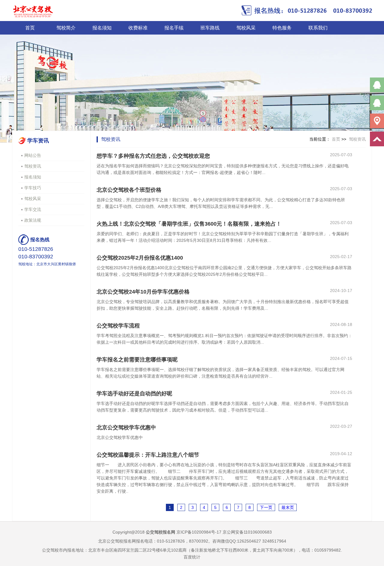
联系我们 (318, 27)
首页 (30, 27)
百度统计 (192, 557)
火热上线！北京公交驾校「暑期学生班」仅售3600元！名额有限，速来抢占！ (189, 224)
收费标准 (138, 27)
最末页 (287, 507)
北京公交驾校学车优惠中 (126, 427)
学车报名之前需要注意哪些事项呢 (137, 360)
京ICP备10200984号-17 (198, 532)
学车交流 (32, 209)
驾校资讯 (32, 166)
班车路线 (210, 27)
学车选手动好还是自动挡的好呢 (134, 394)
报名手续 (174, 27)
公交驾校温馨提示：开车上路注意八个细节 (148, 455)
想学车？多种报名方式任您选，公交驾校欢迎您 (153, 156)
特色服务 (282, 27)
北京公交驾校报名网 (117, 541)
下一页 (266, 507)
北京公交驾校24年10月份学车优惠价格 (143, 292)
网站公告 (32, 155)
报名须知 (102, 27)
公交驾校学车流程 (118, 326)
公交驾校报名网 (160, 532)
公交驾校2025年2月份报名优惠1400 (140, 258)
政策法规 (32, 220)
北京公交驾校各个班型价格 (129, 190)
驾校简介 (66, 27)
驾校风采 (246, 27)
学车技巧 (32, 187)
